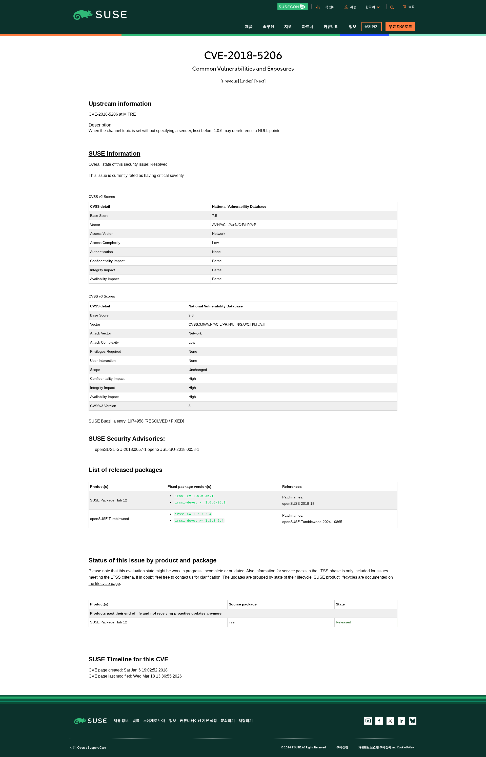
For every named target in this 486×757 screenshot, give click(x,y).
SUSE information (114, 153)
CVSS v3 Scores (102, 296)
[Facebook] (379, 721)
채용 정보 (121, 721)
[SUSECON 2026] (292, 6)
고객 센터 (328, 7)
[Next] (260, 80)
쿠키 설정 (342, 747)
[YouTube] (368, 721)
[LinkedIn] (401, 721)
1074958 (136, 421)
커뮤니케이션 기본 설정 (198, 721)
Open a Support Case (91, 747)
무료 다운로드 (400, 26)
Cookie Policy (405, 747)
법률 (135, 721)
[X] (390, 720)
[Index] (246, 80)
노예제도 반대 (154, 721)
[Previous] (230, 80)
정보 (172, 721)
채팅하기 (246, 721)
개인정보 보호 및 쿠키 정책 (374, 747)
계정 (353, 7)
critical (163, 175)
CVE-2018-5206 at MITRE (112, 114)
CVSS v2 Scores (102, 197)
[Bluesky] (412, 721)
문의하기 (371, 26)
